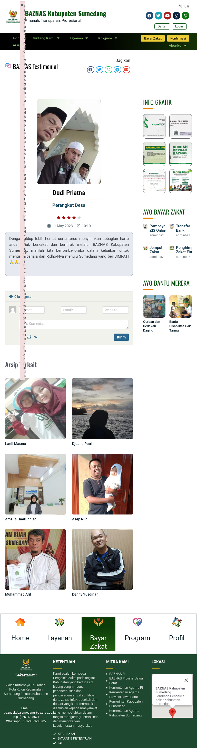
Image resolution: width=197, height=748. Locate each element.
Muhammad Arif (18, 594)
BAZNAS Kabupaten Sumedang (65, 13)
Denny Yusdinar (85, 594)
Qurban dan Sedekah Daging (151, 326)
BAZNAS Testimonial (35, 66)
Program (105, 38)
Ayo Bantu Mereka (166, 282)
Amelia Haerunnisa (20, 519)
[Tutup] (186, 680)
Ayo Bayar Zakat (164, 211)
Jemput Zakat (156, 249)
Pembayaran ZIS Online (160, 228)
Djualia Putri (82, 444)
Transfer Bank (183, 228)
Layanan (76, 38)
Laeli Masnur (15, 444)
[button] (91, 69)
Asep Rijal (80, 519)
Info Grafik (157, 101)
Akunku (175, 45)
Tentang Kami (43, 38)
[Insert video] (29, 336)
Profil (176, 638)
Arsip (17, 45)
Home (18, 38)
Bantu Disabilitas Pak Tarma (180, 326)
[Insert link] (36, 336)
